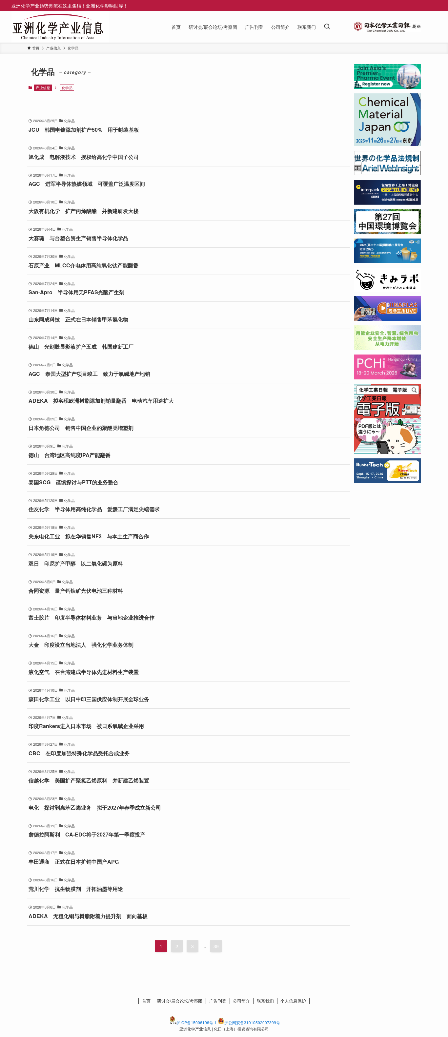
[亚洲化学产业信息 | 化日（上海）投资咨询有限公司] (57, 27)
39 (216, 946)
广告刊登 (217, 1001)
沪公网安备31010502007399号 (252, 1022)
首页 (146, 1001)
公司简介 (241, 1001)
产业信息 (43, 87)
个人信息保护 (293, 1001)
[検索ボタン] (327, 27)
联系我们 (265, 1001)
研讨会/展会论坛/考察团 (179, 1001)
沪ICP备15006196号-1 (196, 1022)
